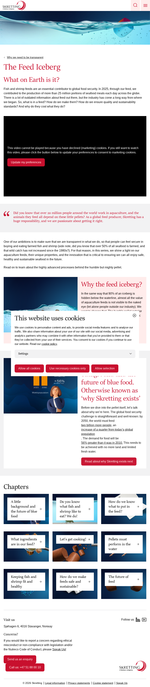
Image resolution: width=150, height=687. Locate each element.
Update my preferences (26, 162)
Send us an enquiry (20, 659)
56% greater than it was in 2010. (102, 442)
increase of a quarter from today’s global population (107, 431)
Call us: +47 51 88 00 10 (25, 667)
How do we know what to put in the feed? (121, 506)
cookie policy (49, 343)
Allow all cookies (29, 368)
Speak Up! (59, 649)
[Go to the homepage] (132, 666)
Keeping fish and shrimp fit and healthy (23, 582)
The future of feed (118, 579)
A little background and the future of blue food (24, 509)
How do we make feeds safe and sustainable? (73, 582)
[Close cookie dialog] (134, 315)
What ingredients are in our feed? (24, 541)
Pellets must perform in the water (119, 544)
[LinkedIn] (138, 619)
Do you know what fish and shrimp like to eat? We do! (70, 509)
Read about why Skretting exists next (109, 461)
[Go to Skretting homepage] (14, 5)
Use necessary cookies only (67, 368)
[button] (135, 5)
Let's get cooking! (73, 539)
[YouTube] (144, 619)
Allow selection (105, 368)
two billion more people (96, 425)
